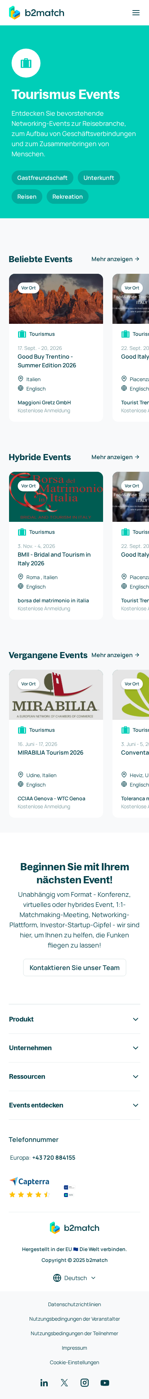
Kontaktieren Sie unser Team (75, 967)
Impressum (74, 1347)
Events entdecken (36, 1105)
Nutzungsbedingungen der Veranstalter (74, 1318)
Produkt (21, 1019)
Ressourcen (27, 1076)
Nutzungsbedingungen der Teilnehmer (74, 1333)
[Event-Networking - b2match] (36, 12)
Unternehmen (30, 1048)
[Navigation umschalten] (136, 12)
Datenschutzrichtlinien (74, 1304)
